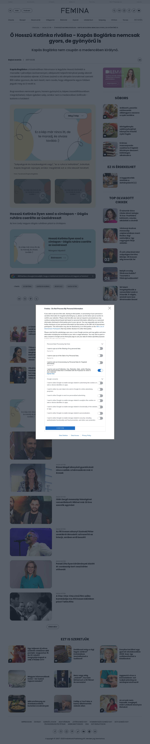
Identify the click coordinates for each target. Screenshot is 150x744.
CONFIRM (60, 428)
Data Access (75, 435)
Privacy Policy (86, 435)
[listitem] (75, 344)
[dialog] (75, 372)
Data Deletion (63, 435)
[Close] (110, 309)
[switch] (100, 348)
